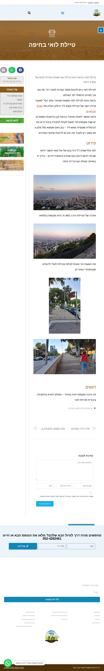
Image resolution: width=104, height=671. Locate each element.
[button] (62, 12)
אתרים (90, 2)
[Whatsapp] (87, 649)
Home (96, 2)
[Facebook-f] (96, 649)
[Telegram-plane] (77, 649)
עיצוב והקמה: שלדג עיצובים (14, 668)
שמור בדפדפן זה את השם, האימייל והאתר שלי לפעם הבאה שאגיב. (66, 496)
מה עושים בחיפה (86, 408)
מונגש (77, 408)
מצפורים (71, 408)
